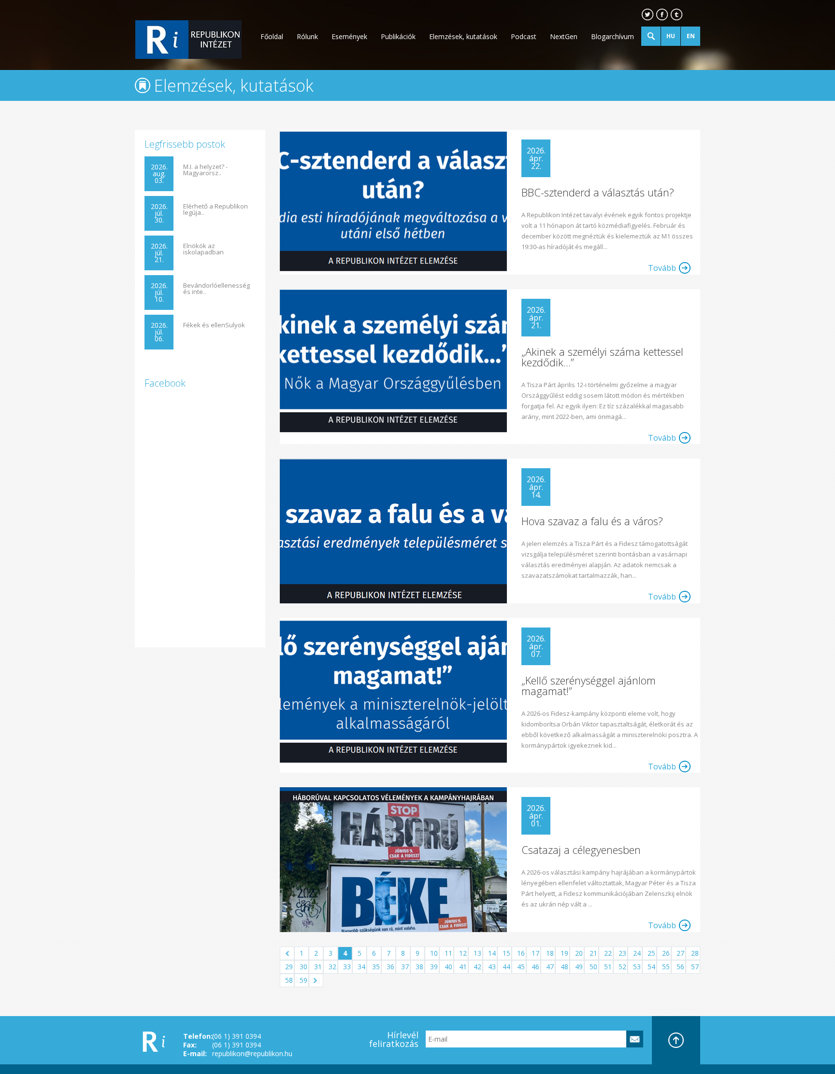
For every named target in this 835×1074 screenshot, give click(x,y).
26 (666, 953)
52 (622, 966)
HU (670, 36)
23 (622, 953)
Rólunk (307, 36)
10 (434, 953)
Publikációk (398, 36)
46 (535, 966)
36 (390, 966)
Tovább (662, 268)
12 (463, 953)
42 (477, 966)
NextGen (563, 36)
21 (593, 953)
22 (608, 953)
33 (347, 966)
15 (506, 953)
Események (349, 36)
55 (666, 966)
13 (477, 953)
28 (695, 953)
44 (506, 966)
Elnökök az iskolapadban (203, 249)
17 (535, 953)
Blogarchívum (612, 36)
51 (608, 966)
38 (419, 966)
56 (680, 966)
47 (550, 966)
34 (361, 966)
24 (637, 953)
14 (492, 953)
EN (691, 36)
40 (448, 966)
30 (303, 966)
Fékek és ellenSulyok (214, 325)
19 (564, 953)
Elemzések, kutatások (463, 36)
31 (318, 966)
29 (289, 966)
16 (521, 953)
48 (564, 966)
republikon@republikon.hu (252, 1053)
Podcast (523, 36)
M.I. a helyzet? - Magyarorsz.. (205, 170)
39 (434, 966)
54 (651, 966)
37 (405, 966)
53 (637, 966)
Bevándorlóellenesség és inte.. (216, 288)
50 (593, 966)
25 (651, 953)
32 (332, 966)
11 (448, 953)
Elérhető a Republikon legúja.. (215, 209)
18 (550, 953)
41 (463, 966)
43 (492, 966)
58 (289, 980)
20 (579, 953)
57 (695, 966)
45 (521, 966)
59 (303, 980)
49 (579, 966)
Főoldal (271, 36)
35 (376, 966)
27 (680, 953)
